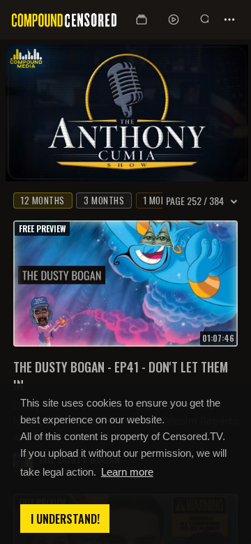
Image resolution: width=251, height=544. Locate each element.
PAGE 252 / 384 (195, 201)
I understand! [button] (65, 519)
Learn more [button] (127, 472)
